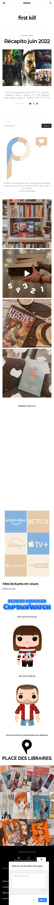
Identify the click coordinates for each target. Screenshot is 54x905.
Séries (31, 35)
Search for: (6, 122)
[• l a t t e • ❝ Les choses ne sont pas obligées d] (27, 323)
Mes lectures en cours (20, 584)
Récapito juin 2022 (27, 41)
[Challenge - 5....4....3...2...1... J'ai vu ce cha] (27, 273)
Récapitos (24, 35)
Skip (34, 900)
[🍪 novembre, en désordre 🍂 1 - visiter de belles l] (27, 223)
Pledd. (27, 3)
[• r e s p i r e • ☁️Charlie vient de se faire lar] (27, 373)
